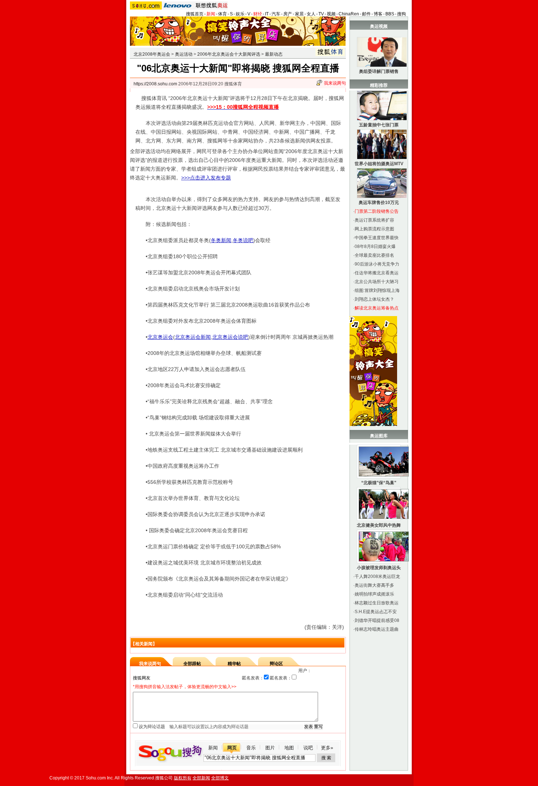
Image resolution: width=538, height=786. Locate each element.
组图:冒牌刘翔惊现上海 (377, 290)
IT (267, 13)
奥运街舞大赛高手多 (374, 585)
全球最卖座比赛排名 (374, 255)
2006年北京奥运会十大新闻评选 (228, 54)
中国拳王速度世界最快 (377, 237)
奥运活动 (184, 54)
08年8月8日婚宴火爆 (375, 246)
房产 (287, 13)
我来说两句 (335, 83)
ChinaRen (349, 13)
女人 (311, 13)
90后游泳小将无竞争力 (377, 264)
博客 (378, 13)
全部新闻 (201, 778)
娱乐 (240, 13)
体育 (222, 13)
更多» (327, 747)
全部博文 (220, 778)
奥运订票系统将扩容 (374, 220)
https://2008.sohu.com (155, 83)
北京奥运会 (160, 337)
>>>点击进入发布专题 (206, 178)
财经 (257, 13)
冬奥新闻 (221, 240)
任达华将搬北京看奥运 (377, 272)
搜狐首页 (194, 13)
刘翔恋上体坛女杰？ (374, 299)
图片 (270, 747)
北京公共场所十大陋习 (377, 281)
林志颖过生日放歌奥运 (377, 602)
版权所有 (182, 778)
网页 (232, 747)
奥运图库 (379, 435)
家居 (299, 13)
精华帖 (234, 663)
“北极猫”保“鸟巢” (378, 482)
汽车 (276, 13)
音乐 (251, 747)
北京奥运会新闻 (193, 337)
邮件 (366, 13)
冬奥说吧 (243, 240)
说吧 (308, 747)
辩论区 (276, 663)
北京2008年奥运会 (152, 54)
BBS (389, 13)
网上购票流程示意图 (374, 228)
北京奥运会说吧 (230, 337)
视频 (331, 13)
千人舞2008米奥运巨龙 (377, 576)
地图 (289, 747)
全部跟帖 (192, 663)
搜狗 (401, 13)
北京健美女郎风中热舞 (379, 525)
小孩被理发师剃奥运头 (379, 567)
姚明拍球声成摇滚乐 (374, 594)
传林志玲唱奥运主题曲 (377, 629)
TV (321, 13)
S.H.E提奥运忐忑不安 (376, 611)
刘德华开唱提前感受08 (377, 620)
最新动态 (274, 54)
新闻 (210, 13)
